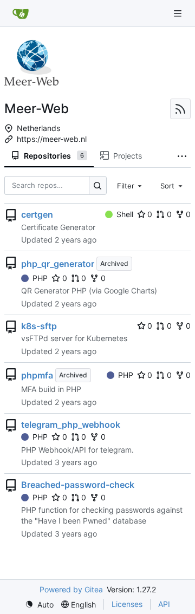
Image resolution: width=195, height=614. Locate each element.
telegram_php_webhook (70, 424)
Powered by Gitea (71, 589)
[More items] (182, 156)
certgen (37, 214)
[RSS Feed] (180, 109)
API (164, 604)
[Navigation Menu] (179, 13)
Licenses (127, 604)
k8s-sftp (39, 326)
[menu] (39, 604)
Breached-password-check (77, 484)
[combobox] (130, 185)
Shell (124, 214)
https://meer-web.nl (52, 138)
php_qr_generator (57, 263)
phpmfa (37, 375)
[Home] (20, 13)
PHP (40, 278)
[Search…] (98, 185)
